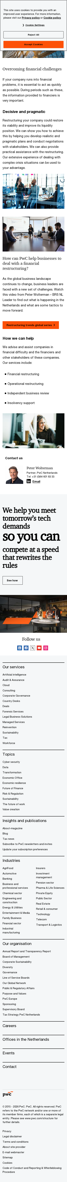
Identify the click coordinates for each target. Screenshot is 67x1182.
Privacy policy (31, 17)
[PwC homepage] (8, 1095)
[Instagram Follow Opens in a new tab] (45, 648)
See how (12, 580)
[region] (33, 25)
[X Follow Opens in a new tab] (32, 648)
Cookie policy (52, 17)
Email (36, 481)
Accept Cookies (33, 44)
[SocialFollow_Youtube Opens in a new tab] (39, 648)
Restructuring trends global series (29, 325)
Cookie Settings (35, 25)
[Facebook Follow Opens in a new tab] (26, 648)
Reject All (33, 34)
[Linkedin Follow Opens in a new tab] (29, 481)
